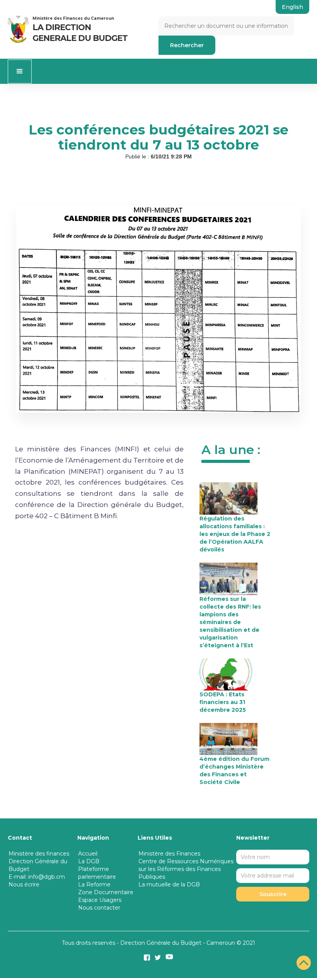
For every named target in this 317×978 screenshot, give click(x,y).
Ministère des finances (39, 853)
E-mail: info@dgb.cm (37, 876)
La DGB (88, 861)
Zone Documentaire (105, 892)
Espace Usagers (99, 899)
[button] (20, 71)
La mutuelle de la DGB (169, 884)
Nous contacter (99, 907)
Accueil (87, 853)
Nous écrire (24, 884)
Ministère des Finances (169, 853)
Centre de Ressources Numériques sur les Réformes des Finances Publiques (185, 869)
